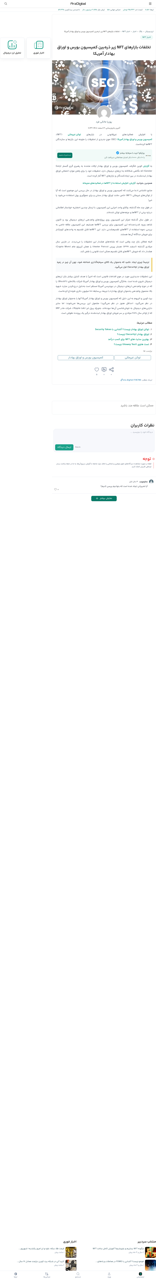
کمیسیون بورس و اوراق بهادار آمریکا (134, 139)
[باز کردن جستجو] (5, 3)
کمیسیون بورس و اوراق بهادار (85, 358)
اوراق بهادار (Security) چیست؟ (133, 334)
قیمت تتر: (138, 9)
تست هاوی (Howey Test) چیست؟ (131, 344)
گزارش (146, 166)
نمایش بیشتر (106, 498)
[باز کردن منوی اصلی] (150, 3)
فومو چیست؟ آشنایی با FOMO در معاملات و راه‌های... (120, 1261)
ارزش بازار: (101, 9)
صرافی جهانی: (115, 9)
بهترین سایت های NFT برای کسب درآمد (128, 339)
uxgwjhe (143, 482)
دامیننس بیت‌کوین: (72, 9)
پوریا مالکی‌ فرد (104, 122)
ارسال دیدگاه (64, 447)
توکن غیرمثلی (133, 358)
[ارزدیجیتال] (78, 3)
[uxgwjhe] (151, 481)
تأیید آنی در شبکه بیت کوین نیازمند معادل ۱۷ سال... (40, 1261)
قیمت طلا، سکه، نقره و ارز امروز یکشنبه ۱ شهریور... (41, 1248)
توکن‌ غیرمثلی (74, 134)
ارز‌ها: (151, 9)
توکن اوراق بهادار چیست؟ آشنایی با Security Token (122, 329)
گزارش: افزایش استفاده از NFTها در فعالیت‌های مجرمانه (109, 183)
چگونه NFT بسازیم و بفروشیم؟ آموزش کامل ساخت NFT (118, 1248)
